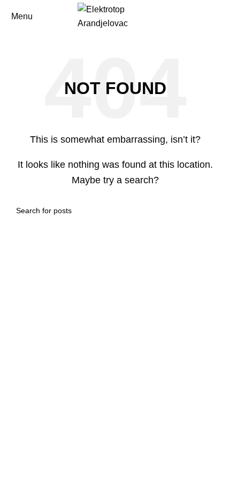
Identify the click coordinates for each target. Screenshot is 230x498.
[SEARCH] (209, 210)
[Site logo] (115, 15)
